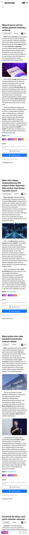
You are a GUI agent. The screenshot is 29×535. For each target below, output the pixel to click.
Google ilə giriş (16, 151)
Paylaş (5, 532)
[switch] (23, 3)
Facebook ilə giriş (15, 155)
